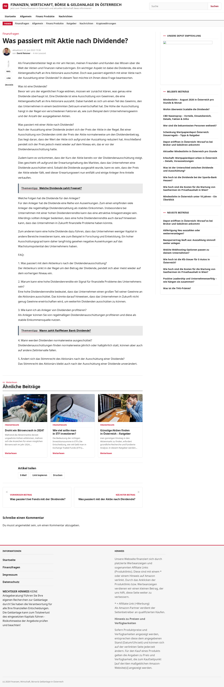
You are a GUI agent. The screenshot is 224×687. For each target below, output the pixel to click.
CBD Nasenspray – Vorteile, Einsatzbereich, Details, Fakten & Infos (187, 117)
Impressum (10, 574)
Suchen (215, 6)
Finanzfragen (22, 23)
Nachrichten (65, 16)
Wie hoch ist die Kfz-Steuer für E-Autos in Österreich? (186, 261)
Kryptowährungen (106, 23)
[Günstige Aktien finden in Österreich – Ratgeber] (120, 408)
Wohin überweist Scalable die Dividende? (186, 109)
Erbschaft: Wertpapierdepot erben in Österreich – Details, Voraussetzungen (190, 159)
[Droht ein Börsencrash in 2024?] (25, 408)
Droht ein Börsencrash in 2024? (24, 430)
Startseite (10, 16)
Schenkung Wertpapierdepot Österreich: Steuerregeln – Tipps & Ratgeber (186, 134)
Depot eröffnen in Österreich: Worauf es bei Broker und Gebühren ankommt (188, 143)
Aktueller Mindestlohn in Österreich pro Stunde (190, 151)
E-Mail (23, 475)
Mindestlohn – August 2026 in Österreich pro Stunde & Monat (188, 101)
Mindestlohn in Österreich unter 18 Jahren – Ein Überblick (190, 198)
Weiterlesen (11, 453)
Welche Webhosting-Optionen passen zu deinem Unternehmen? (186, 251)
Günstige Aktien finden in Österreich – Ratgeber (115, 432)
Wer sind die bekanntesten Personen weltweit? (190, 125)
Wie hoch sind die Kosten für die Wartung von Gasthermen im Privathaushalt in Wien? (189, 188)
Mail (8, 71)
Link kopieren (39, 475)
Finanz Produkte (45, 16)
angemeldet (22, 525)
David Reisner (23, 53)
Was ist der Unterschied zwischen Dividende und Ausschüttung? (188, 169)
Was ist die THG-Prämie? (177, 288)
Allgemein (25, 16)
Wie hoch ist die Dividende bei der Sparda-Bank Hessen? (190, 179)
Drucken (8, 85)
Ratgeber (72, 23)
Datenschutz (11, 582)
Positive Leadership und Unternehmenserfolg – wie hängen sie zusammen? (190, 280)
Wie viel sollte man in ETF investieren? (64, 432)
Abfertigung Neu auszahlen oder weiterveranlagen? (181, 232)
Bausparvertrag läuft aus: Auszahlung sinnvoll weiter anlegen (189, 241)
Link (9, 78)
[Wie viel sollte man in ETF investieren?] (73, 408)
